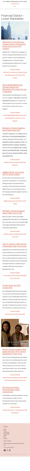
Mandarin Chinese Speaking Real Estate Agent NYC (13, 129)
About (5, 430)
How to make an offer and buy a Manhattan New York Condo (14, 245)
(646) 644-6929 (15, 3)
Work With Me (7, 433)
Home (5, 429)
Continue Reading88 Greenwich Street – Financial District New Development (15, 409)
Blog (5, 437)
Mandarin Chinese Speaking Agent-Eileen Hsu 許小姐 (13, 212)
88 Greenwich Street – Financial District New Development (11, 389)
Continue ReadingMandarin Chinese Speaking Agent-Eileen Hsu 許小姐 (15, 234)
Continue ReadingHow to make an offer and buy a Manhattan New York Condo (15, 275)
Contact (5, 438)
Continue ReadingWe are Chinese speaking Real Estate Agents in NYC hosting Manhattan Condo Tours (15, 377)
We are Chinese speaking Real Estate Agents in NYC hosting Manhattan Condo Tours (14, 351)
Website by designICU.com (23, 454)
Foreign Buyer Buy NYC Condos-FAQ (11, 286)
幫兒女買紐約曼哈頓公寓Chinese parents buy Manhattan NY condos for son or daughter (14, 88)
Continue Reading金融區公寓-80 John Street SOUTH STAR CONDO (15, 200)
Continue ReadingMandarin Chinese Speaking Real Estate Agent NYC (15, 162)
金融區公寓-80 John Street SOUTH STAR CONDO (13, 173)
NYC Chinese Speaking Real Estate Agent (15, 1)
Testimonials (6, 432)
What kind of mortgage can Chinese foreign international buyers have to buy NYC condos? (14, 45)
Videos (5, 435)
